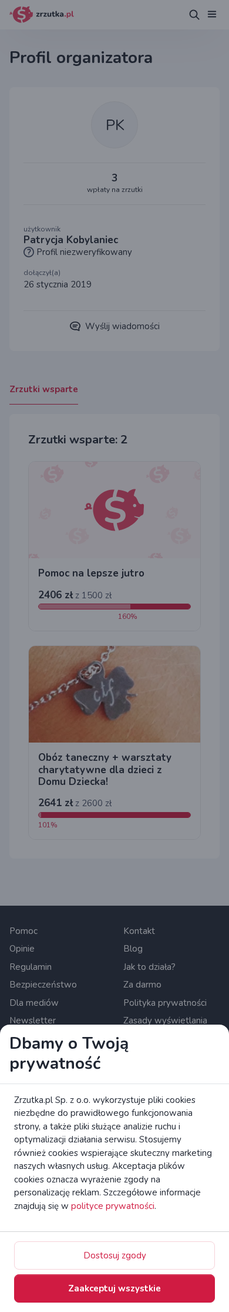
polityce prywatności (112, 1206)
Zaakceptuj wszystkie (114, 1288)
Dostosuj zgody (114, 1255)
